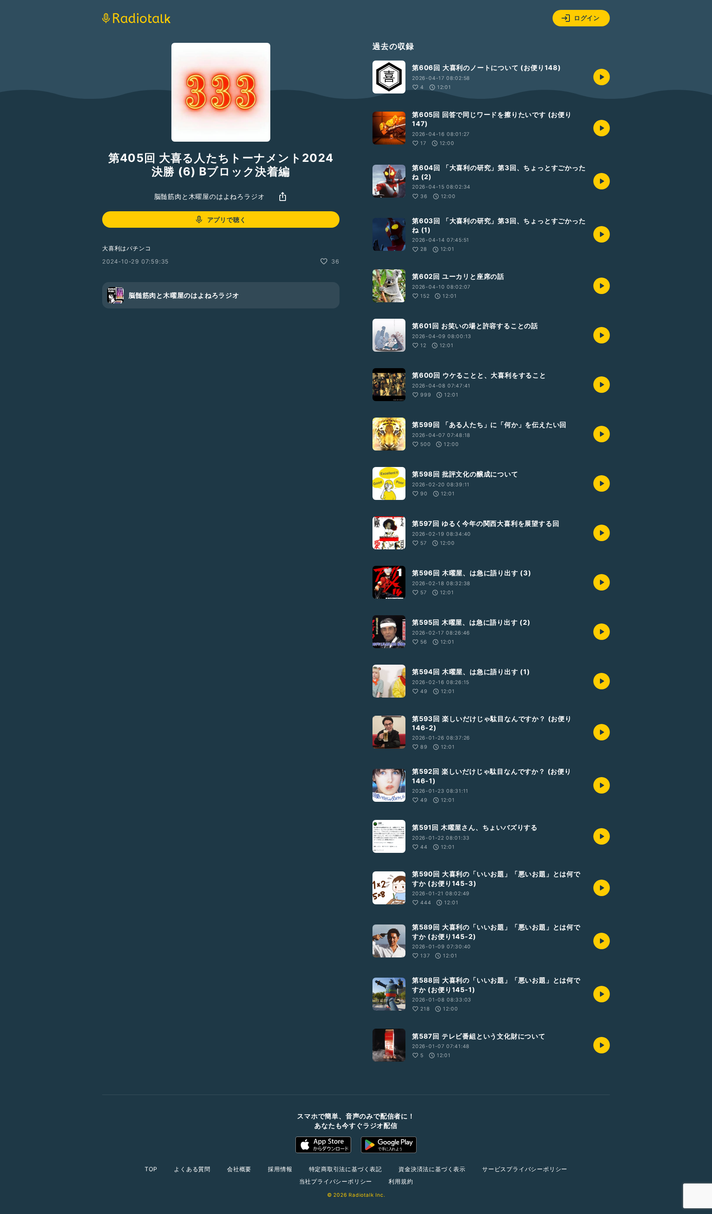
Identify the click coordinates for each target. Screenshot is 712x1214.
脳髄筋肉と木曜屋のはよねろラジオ (209, 196)
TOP (151, 1168)
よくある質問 (192, 1168)
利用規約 (401, 1181)
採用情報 (280, 1168)
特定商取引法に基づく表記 (345, 1168)
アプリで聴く (226, 220)
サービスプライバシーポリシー (524, 1168)
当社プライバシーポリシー (335, 1181)
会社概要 (239, 1168)
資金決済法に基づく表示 (432, 1168)
